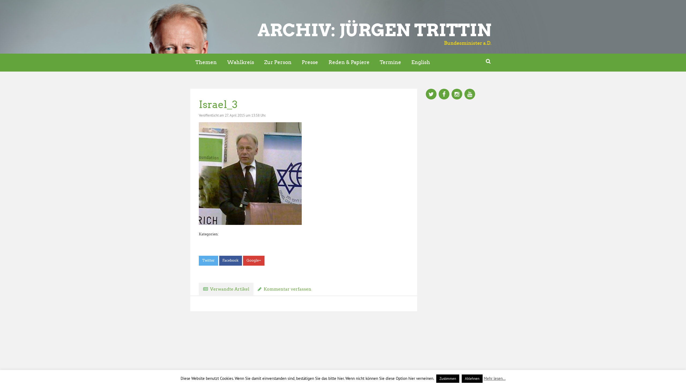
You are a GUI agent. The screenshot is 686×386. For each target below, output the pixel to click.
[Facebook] (444, 94)
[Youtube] (469, 94)
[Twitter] (431, 94)
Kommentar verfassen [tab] (287, 289)
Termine (390, 62)
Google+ (254, 260)
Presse (310, 62)
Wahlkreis (240, 62)
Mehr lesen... (495, 378)
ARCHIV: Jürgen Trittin (374, 30)
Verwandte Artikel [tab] (229, 289)
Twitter (208, 260)
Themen (206, 62)
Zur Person (278, 62)
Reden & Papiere (349, 62)
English (420, 62)
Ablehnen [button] (472, 378)
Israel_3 (218, 104)
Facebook (230, 260)
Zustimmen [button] (447, 378)
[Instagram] (457, 94)
